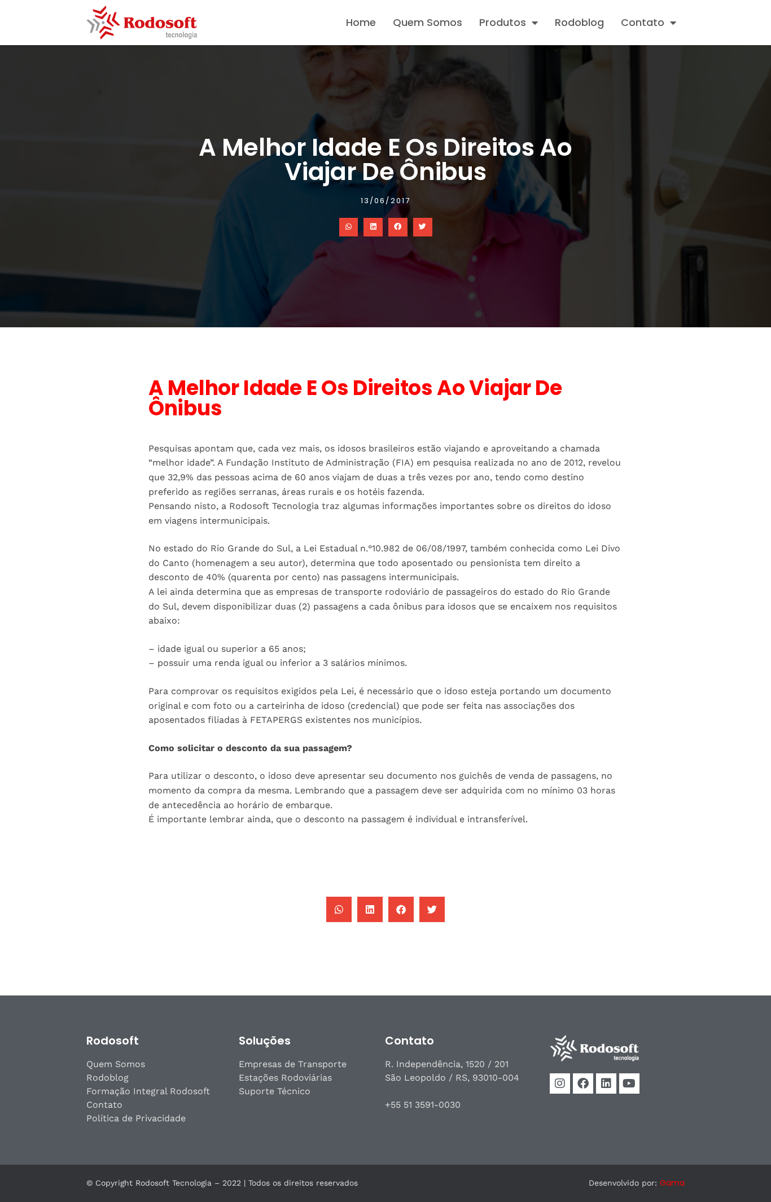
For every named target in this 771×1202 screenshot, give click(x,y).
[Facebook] (583, 1083)
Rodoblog (579, 22)
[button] (348, 227)
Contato (642, 22)
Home (361, 22)
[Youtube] (629, 1083)
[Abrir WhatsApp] (743, 1173)
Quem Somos (427, 22)
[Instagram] (560, 1083)
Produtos (502, 22)
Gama (672, 1182)
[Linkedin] (606, 1083)
